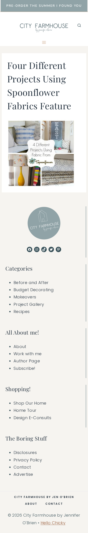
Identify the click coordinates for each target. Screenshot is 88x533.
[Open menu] (44, 42)
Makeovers (25, 297)
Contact (22, 467)
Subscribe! (24, 368)
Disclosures (25, 452)
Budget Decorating (34, 290)
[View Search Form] (79, 25)
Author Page (27, 361)
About (20, 346)
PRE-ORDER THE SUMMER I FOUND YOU (44, 6)
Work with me (28, 354)
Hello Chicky (53, 523)
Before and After (31, 282)
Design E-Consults (32, 418)
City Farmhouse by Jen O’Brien (44, 497)
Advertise (23, 474)
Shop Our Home (30, 403)
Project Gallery (29, 304)
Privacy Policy (28, 460)
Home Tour (25, 410)
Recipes (22, 311)
